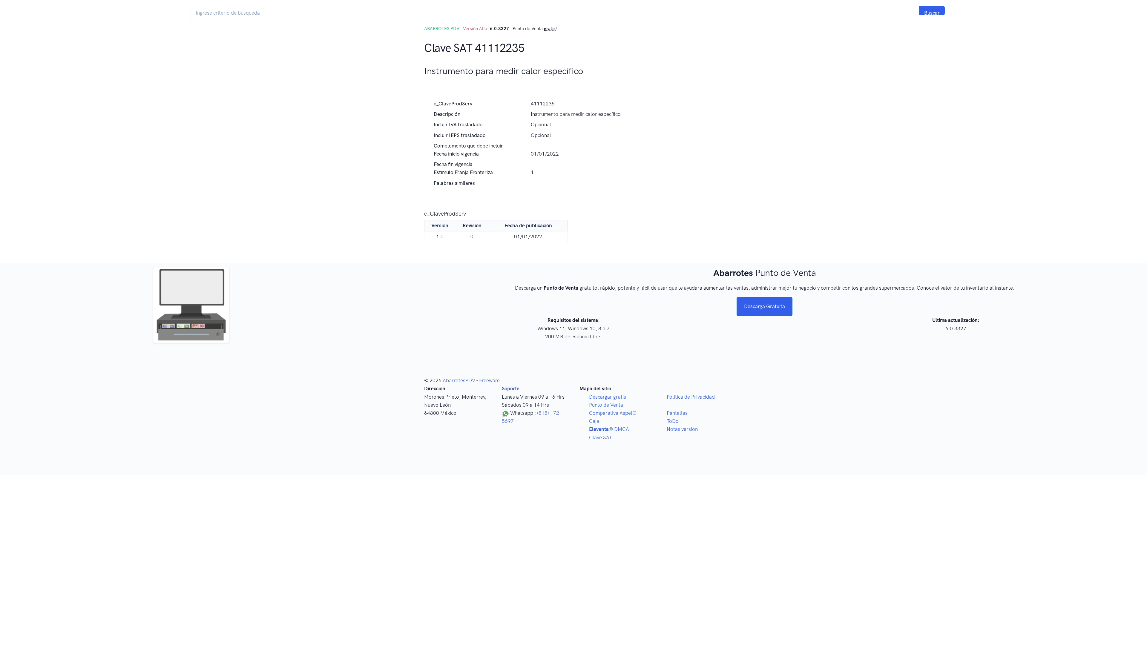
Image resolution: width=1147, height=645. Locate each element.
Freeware (489, 380)
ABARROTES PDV (441, 28)
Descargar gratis (607, 397)
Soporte (510, 388)
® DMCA (609, 429)
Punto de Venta (606, 405)
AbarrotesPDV (459, 380)
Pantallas (677, 413)
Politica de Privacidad (691, 397)
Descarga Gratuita (764, 306)
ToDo (673, 421)
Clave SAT (600, 437)
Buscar (932, 12)
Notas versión (682, 429)
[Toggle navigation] (956, 13)
